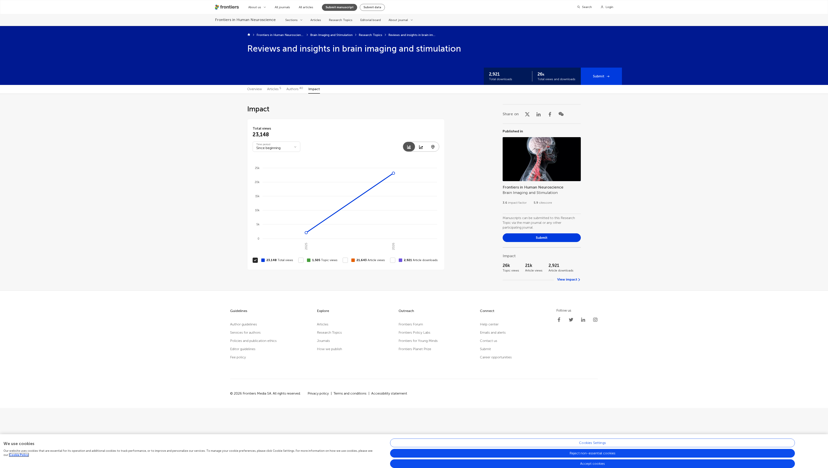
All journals (282, 7)
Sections (291, 20)
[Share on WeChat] (561, 114)
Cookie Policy (19, 455)
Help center (489, 324)
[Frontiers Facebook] (559, 319)
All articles (306, 7)
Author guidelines (243, 324)
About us (254, 7)
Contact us (488, 341)
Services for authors (245, 332)
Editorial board (370, 20)
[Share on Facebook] (550, 114)
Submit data (372, 7)
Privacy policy (318, 393)
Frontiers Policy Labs (414, 332)
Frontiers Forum (411, 324)
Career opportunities (496, 357)
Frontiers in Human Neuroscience (280, 35)
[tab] (254, 89)
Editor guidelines (242, 349)
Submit (598, 76)
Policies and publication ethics (253, 341)
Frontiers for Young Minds (418, 341)
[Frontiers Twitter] (571, 319)
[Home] (248, 35)
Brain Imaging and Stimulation (331, 35)
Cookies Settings (592, 443)
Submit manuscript (339, 7)
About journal (398, 20)
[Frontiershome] (227, 7)
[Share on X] (527, 114)
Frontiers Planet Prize (415, 349)
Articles (315, 20)
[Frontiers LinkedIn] (583, 319)
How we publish (329, 349)
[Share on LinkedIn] (538, 114)
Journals (323, 341)
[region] (414, 451)
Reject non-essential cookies (592, 453)
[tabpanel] (414, 192)
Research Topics (340, 20)
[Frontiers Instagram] (595, 319)
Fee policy (238, 357)
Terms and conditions (350, 393)
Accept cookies (592, 464)
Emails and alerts (493, 332)
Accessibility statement (389, 393)
